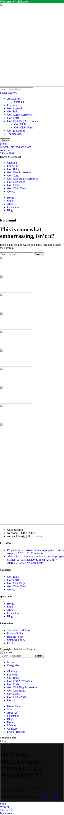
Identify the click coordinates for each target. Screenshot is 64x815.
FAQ (10, 643)
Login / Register (16, 731)
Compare (12, 728)
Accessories (13, 98)
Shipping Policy (16, 639)
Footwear (12, 105)
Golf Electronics (16, 130)
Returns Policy (15, 636)
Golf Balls (13, 111)
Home (10, 603)
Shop (10, 606)
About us (12, 609)
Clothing (19, 101)
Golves (11, 589)
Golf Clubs (20, 124)
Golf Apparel (14, 108)
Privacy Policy (15, 633)
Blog (10, 616)
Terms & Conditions (18, 630)
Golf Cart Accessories (19, 114)
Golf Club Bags (16, 583)
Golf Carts (13, 117)
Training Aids (14, 133)
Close (3, 741)
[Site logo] (16, 150)
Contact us (13, 613)
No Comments (35, 553)
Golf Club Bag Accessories (22, 121)
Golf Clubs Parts (23, 127)
